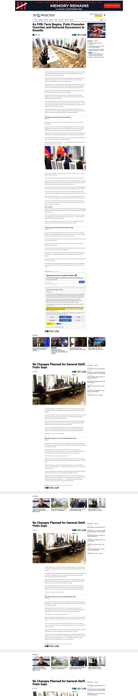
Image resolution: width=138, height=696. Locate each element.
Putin (53, 271)
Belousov (71, 485)
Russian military (56, 485)
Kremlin (57, 271)
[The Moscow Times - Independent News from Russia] (44, 15)
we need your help (50, 305)
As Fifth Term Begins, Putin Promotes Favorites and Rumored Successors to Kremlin (58, 27)
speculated (65, 479)
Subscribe (82, 281)
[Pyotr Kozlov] (34, 35)
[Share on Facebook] (73, 35)
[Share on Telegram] (77, 35)
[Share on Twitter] (75, 35)
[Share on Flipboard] (83, 35)
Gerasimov (65, 485)
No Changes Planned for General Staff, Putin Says (59, 365)
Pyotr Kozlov (38, 34)
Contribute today (98, 15)
